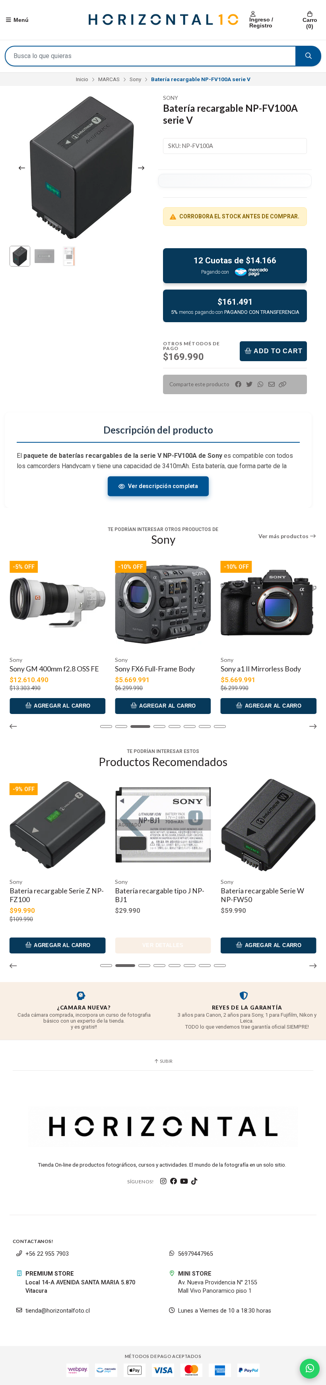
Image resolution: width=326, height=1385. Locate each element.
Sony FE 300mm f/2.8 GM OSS (267, 669)
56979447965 (195, 1254)
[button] (283, 384)
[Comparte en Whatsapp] (260, 384)
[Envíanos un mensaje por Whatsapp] (310, 1369)
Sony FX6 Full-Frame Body (49, 669)
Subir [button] (166, 1061)
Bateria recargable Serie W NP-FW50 (156, 895)
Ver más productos (284, 536)
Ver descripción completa (163, 486)
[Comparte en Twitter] (249, 384)
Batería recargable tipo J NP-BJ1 (54, 895)
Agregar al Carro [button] (61, 706)
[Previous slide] (22, 168)
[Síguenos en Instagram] (163, 1181)
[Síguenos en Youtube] (184, 1181)
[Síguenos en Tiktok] (194, 1181)
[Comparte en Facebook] (238, 384)
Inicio (82, 79)
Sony (135, 79)
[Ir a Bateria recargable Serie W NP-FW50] (163, 825)
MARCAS (109, 79)
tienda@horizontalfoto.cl (57, 1310)
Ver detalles (57, 945)
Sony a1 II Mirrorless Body (155, 669)
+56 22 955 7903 (47, 1254)
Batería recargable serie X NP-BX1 (267, 895)
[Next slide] (141, 168)
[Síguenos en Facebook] (173, 1181)
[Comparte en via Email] (272, 384)
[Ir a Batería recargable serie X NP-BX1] (268, 825)
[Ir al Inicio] (163, 20)
